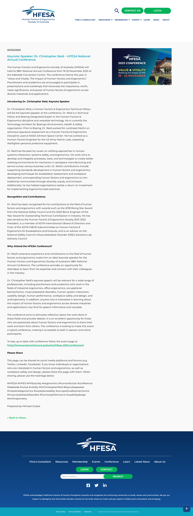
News (156, 20)
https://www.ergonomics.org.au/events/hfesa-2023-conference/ (45, 345)
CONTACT (107, 469)
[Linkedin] (104, 486)
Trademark (87, 512)
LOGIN (85, 469)
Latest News (142, 461)
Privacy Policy (61, 512)
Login (157, 10)
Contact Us (132, 10)
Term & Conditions (75, 512)
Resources (104, 20)
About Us (159, 461)
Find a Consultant (85, 20)
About (166, 20)
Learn (147, 20)
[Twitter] (96, 486)
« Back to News (16, 417)
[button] (117, 11)
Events (135, 20)
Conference (112, 461)
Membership (121, 20)
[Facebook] (88, 486)
